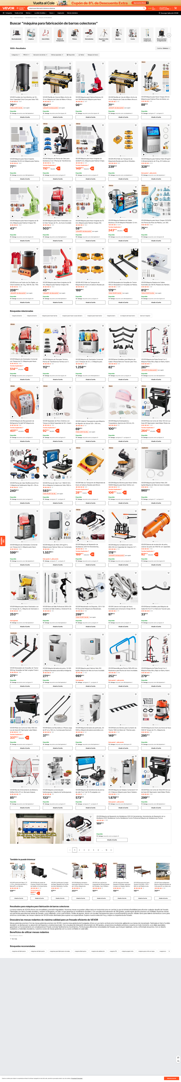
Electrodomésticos (18, 17)
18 (106, 850)
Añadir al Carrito (25, 117)
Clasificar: (160, 48)
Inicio (11, 17)
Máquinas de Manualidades (45, 17)
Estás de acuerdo (171, 1078)
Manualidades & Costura (31, 17)
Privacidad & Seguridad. (77, 1078)
